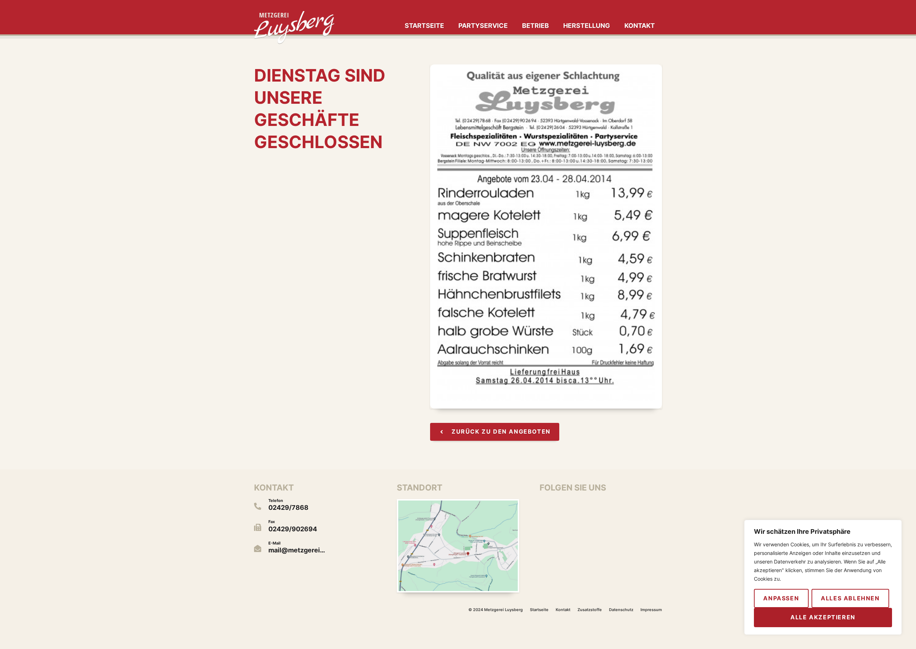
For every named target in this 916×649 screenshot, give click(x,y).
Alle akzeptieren (823, 617)
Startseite (424, 25)
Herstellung (586, 25)
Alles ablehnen (850, 598)
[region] (823, 577)
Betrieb (535, 25)
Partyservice (483, 25)
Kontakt (639, 25)
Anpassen (781, 598)
